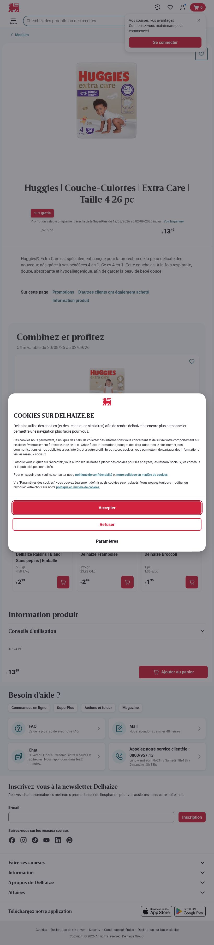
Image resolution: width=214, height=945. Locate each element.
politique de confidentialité (93, 475)
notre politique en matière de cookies (142, 475)
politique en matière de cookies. (78, 487)
